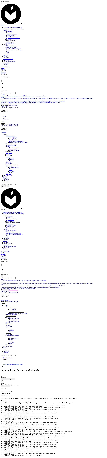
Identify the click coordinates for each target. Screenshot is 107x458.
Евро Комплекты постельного (16, 141)
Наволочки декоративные (9, 61)
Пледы (5, 56)
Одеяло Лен (9, 39)
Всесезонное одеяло (11, 43)
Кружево (5, 55)
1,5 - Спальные (13, 137)
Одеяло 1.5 (9, 32)
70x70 (7, 52)
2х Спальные (12, 138)
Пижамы (8, 162)
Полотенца (6, 60)
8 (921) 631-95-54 (5, 125)
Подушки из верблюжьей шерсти (14, 49)
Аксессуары (6, 63)
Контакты (3, 73)
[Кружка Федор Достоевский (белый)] (13, 364)
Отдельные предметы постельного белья (13, 28)
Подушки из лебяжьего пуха (13, 48)
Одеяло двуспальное (11, 34)
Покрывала (6, 53)
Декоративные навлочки (12, 164)
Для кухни (6, 57)
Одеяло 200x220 (10, 35)
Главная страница (7, 357)
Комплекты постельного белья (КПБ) (12, 27)
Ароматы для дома (14, 167)
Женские (11, 158)
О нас (4, 116)
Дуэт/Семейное (13, 139)
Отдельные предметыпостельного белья (11, 144)
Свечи (10, 170)
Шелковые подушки (11, 45)
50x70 (7, 51)
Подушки (5, 44)
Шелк (10, 172)
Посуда (11, 168)
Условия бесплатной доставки (7, 379)
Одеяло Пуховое (10, 36)
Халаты (8, 157)
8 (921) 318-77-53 (5, 107)
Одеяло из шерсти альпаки (13, 38)
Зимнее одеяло (10, 42)
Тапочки (11, 171)
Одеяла (5, 30)
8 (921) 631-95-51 (13, 107)
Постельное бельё (5, 66)
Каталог (3, 25)
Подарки (5, 64)
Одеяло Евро (9, 31)
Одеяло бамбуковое (11, 40)
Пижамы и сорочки (8, 59)
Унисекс (11, 160)
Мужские (11, 159)
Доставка (5, 118)
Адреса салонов (4, 106)
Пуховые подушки (11, 47)
